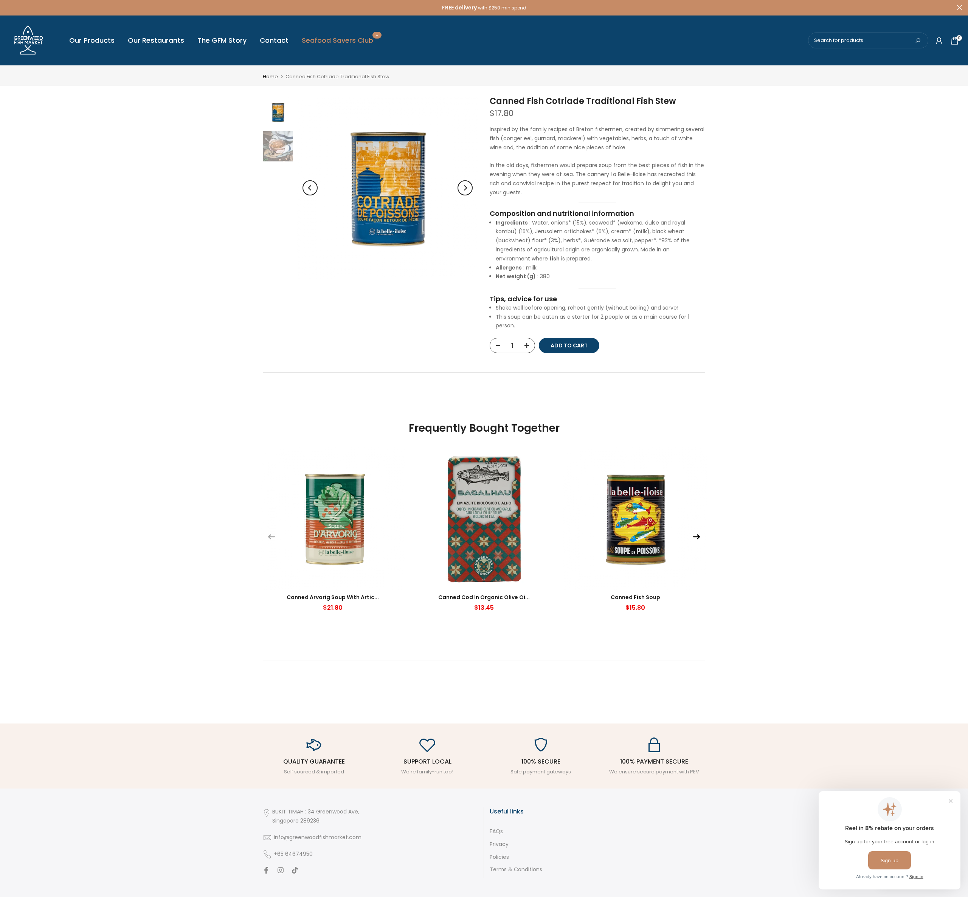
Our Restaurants (156, 40)
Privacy (499, 844)
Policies (499, 857)
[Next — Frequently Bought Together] (696, 537)
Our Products (92, 40)
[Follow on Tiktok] (295, 870)
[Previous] (310, 187)
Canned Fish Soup (635, 597)
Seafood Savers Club (340, 40)
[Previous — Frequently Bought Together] (271, 537)
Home (270, 76)
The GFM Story (222, 40)
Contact (274, 40)
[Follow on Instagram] (280, 870)
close (8, 7)
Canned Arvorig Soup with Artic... (333, 597)
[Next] (465, 187)
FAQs (496, 831)
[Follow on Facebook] (266, 870)
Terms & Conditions (516, 870)
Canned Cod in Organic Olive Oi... (484, 597)
